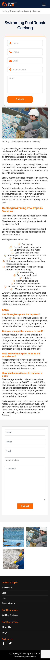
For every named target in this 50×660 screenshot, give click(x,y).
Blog (4, 593)
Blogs (4, 632)
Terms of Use (19, 657)
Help (4, 598)
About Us (6, 627)
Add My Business (10, 615)
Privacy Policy (8, 603)
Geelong (36, 11)
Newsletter (7, 587)
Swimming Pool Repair (19, 11)
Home (4, 11)
